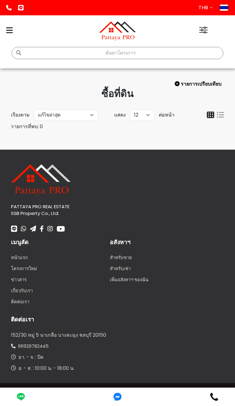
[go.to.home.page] (41, 179)
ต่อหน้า (166, 114)
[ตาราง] (210, 115)
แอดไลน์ (21, 8)
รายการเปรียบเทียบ (202, 83)
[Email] (33, 229)
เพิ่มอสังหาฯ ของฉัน (129, 279)
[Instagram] (50, 229)
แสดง (120, 114)
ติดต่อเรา (20, 301)
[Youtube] (61, 228)
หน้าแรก (19, 257)
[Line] (14, 229)
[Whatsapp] (23, 229)
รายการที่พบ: (25, 126)
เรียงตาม (20, 114)
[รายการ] (220, 115)
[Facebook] (42, 229)
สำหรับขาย (121, 257)
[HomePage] (117, 31)
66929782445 (32, 346)
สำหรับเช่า (120, 268)
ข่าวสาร (19, 279)
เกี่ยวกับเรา (22, 290)
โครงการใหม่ (24, 268)
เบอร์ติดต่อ (9, 7)
